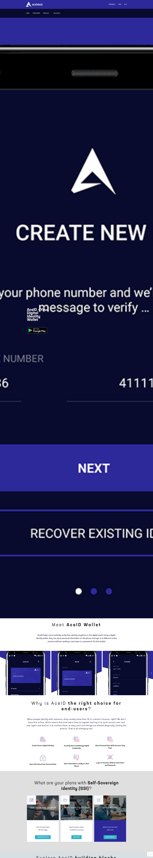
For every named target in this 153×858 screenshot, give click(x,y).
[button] (2, 673)
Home (27, 13)
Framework (36, 13)
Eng (119, 4)
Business (112, 4)
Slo (125, 4)
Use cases (56, 13)
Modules (46, 13)
